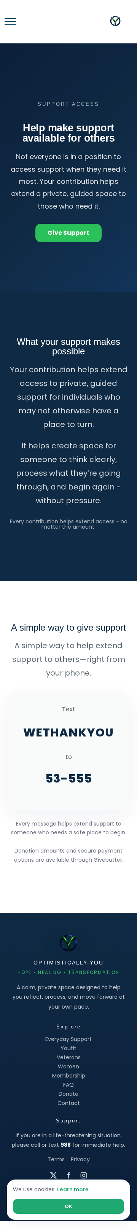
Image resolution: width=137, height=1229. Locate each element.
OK (68, 1206)
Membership (68, 1075)
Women (68, 1066)
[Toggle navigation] (10, 22)
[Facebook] (68, 1175)
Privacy (80, 1159)
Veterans (69, 1057)
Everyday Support (68, 1039)
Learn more (73, 1189)
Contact (68, 1103)
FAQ (68, 1084)
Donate (68, 1094)
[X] (53, 1175)
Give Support (68, 232)
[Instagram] (84, 1175)
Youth (68, 1048)
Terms (56, 1159)
